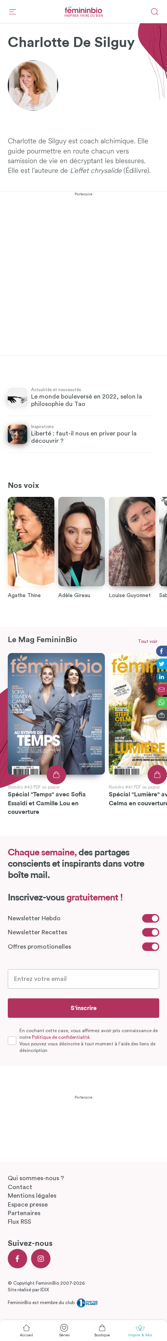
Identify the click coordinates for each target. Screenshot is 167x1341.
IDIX (44, 1289)
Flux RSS (19, 1222)
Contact (20, 1187)
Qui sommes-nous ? (36, 1178)
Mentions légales (32, 1196)
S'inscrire (84, 1008)
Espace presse (28, 1205)
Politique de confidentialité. (61, 1037)
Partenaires (24, 1213)
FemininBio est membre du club (42, 1302)
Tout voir (147, 641)
